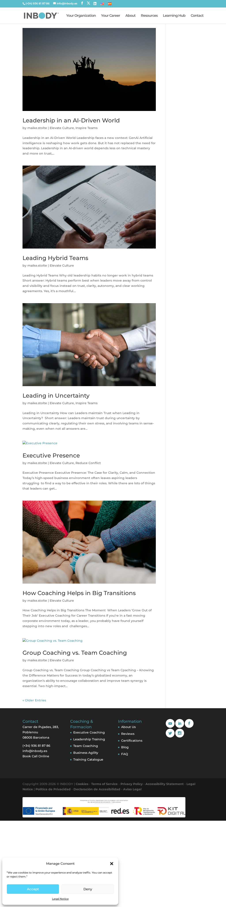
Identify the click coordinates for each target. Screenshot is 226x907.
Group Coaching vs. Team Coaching (75, 652)
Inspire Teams (86, 128)
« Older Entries (34, 700)
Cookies (82, 784)
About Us (128, 727)
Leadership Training (89, 739)
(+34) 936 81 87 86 (38, 3)
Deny (87, 889)
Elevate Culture (62, 128)
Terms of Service (104, 784)
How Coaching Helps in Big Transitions (79, 593)
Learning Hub (174, 16)
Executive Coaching (89, 732)
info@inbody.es (35, 751)
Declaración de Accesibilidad (96, 789)
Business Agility (85, 753)
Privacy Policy (132, 784)
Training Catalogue (88, 759)
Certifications (131, 741)
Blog (125, 747)
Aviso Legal (132, 789)
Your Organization (81, 16)
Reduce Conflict (88, 463)
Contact (197, 16)
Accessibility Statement (164, 784)
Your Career (110, 16)
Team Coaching (85, 746)
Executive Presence (51, 455)
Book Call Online (36, 756)
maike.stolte (37, 128)
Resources (149, 16)
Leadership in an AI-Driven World (71, 120)
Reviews (127, 734)
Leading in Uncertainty (56, 395)
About (130, 16)
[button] (111, 863)
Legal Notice (60, 898)
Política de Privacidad (53, 789)
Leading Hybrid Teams (55, 258)
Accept (33, 889)
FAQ (124, 754)
